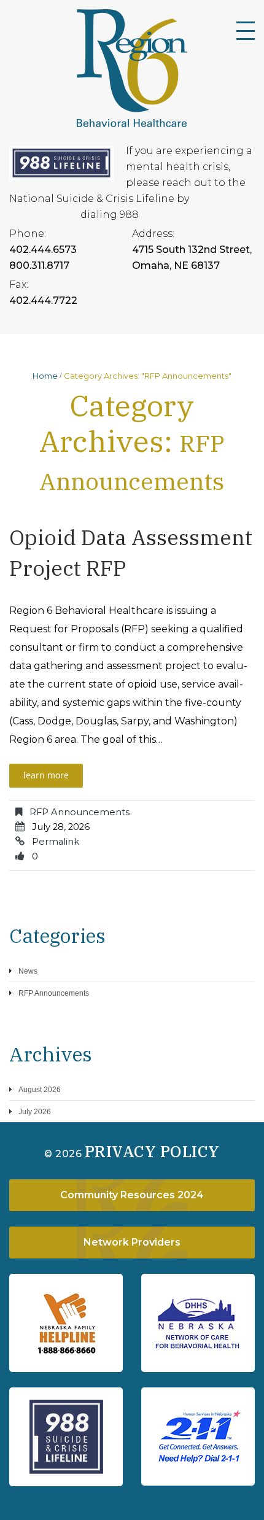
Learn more (46, 775)
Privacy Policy (152, 1151)
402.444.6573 (43, 249)
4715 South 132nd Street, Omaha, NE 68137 (192, 257)
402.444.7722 (43, 300)
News (27, 971)
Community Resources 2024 (132, 1195)
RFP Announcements (79, 812)
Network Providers (132, 1242)
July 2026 (34, 1111)
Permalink (55, 841)
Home (45, 376)
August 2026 (39, 1089)
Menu (245, 30)
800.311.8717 (39, 265)
